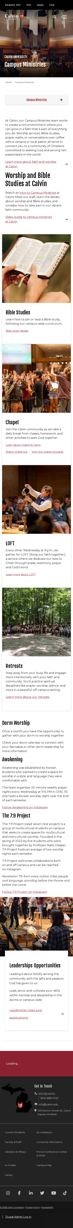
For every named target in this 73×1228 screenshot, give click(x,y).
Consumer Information (49, 1142)
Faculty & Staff (13, 1142)
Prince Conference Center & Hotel (51, 1153)
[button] (54, 17)
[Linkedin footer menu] (30, 1193)
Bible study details (17, 330)
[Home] (16, 12)
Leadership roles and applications (25, 1013)
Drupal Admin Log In (18, 1216)
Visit (28, 4)
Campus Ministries (36, 99)
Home (8, 82)
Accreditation (44, 1132)
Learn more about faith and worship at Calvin (30, 164)
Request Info (13, 4)
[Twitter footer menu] (42, 1193)
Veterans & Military (15, 1151)
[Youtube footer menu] (53, 1193)
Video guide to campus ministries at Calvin (28, 219)
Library (9, 1175)
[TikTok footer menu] (65, 1193)
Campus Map (44, 1165)
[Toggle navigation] (64, 17)
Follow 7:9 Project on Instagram (24, 892)
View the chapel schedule (47, 451)
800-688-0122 (49, 1098)
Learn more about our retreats (27, 697)
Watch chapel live (16, 451)
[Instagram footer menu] (8, 1193)
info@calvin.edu (48, 1104)
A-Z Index (10, 1165)
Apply (40, 4)
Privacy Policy (33, 1207)
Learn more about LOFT (21, 574)
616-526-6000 (47, 1093)
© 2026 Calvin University (12, 1207)
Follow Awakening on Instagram (25, 807)
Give (51, 4)
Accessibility (47, 1207)
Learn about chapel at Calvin (23, 445)
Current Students (15, 1132)
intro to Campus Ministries (38, 192)
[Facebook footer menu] (19, 1193)
